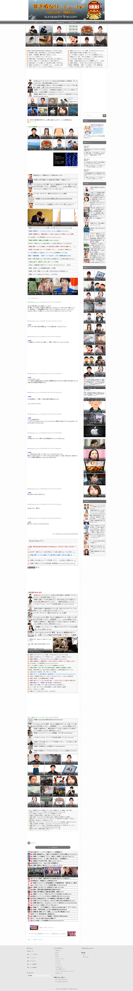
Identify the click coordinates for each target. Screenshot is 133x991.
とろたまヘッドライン (60, 958)
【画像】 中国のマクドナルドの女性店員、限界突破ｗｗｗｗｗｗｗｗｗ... (45, 67)
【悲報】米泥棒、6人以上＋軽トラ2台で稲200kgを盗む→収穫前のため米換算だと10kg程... (50, 667)
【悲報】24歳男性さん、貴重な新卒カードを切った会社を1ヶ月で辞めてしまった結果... (51, 234)
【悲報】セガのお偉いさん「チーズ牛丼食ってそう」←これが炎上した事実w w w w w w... (50, 656)
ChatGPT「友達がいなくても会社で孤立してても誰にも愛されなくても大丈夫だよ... (50, 243)
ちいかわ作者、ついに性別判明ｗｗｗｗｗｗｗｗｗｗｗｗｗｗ (44, 237)
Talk (83, 954)
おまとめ (57, 956)
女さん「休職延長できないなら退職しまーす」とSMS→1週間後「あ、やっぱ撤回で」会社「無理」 (50, 810)
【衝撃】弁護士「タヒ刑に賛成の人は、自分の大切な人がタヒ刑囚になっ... (45, 58)
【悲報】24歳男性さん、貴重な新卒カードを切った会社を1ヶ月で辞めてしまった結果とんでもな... (52, 661)
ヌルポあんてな (58, 967)
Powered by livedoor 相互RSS (35, 693)
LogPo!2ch (57, 950)
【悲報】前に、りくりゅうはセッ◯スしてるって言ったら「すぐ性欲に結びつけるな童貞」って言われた (52, 818)
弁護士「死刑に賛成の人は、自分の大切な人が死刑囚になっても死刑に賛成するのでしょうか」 (51, 669)
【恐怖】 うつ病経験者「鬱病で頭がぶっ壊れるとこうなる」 (42, 54)
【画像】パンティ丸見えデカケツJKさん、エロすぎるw (42, 274)
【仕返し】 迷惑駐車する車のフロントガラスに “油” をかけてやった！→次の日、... (50, 265)
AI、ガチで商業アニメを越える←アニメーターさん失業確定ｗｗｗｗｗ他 (47, 252)
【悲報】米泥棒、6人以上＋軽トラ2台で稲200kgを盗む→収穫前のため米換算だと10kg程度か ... (50, 817)
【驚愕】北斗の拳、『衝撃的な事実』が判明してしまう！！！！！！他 (44, 828)
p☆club (57, 954)
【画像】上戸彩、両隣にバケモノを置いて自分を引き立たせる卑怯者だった (48, 271)
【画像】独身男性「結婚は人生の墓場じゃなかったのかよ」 (83, 52)
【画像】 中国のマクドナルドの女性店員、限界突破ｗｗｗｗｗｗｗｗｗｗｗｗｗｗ (51, 563)
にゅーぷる (57, 960)
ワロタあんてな (58, 973)
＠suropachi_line (93, 136)
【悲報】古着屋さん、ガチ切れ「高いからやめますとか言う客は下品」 (86, 62)
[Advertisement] (53, 74)
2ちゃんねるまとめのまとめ (61, 979)
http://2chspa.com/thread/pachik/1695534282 (67, 534)
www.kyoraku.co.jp (34, 298)
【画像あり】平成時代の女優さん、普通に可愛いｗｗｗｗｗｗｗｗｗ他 (86, 67)
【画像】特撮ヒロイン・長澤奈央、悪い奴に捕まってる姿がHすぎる (45, 682)
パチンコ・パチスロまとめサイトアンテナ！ (65, 971)
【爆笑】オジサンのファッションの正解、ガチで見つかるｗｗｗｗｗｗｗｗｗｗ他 (50, 228)
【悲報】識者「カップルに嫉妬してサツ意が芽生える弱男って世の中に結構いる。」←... (53, 555)
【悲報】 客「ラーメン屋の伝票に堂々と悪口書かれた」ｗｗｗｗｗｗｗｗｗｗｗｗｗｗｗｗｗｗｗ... (52, 674)
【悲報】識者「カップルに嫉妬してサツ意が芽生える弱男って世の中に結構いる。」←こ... (52, 246)
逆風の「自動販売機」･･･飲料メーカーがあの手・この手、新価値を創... (86, 64)
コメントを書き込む (52, 847)
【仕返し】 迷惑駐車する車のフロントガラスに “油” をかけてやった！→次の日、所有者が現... (51, 676)
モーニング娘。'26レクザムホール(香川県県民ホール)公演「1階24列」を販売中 (47, 686)
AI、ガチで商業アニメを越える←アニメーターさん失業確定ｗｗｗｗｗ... (86, 54)
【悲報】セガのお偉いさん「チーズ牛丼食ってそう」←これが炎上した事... (45, 64)
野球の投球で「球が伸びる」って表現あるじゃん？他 (40, 820)
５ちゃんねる (86, 956)
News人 (57, 952)
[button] (104, 115)
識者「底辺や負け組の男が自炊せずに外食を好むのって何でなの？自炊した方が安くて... (53, 546)
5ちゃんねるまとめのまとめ (61, 981)
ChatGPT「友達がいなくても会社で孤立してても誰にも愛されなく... (44, 60)
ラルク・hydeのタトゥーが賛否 (36, 689)
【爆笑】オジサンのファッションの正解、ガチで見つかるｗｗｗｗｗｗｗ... (86, 50)
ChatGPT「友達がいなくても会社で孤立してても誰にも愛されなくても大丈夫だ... (51, 552)
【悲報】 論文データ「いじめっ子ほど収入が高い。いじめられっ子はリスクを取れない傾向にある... (52, 680)
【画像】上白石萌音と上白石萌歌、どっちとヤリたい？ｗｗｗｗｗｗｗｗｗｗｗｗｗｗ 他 (48, 823)
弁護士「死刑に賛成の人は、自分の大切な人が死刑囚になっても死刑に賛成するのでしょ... (52, 259)
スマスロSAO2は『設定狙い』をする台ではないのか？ (82, 58)
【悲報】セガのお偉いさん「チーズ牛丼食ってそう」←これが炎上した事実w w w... (52, 560)
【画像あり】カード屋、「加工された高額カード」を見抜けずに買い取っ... (86, 56)
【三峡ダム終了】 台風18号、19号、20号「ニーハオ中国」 (43, 262)
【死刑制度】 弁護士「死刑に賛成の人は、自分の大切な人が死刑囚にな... (45, 52)
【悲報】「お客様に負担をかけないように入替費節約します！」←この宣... (86, 60)
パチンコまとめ (32, 567)
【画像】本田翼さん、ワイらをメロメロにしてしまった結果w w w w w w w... (48, 231)
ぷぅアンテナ (58, 965)
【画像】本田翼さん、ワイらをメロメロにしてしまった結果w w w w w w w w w (48, 659)
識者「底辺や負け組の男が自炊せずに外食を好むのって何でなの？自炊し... (45, 50)
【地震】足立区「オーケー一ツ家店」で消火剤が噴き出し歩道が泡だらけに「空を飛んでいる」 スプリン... (52, 825)
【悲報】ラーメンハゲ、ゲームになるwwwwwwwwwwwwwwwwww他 (44, 827)
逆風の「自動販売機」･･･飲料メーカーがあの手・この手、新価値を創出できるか (49, 255)
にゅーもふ (57, 962)
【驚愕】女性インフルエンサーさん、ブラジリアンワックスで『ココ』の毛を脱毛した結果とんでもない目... (52, 822)
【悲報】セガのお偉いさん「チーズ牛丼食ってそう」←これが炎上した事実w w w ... (50, 249)
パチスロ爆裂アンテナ (60, 969)
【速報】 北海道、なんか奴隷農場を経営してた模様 (41, 268)
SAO (38, 567)
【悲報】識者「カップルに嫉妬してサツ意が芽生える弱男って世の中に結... (45, 62)
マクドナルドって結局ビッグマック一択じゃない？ (40, 56)
